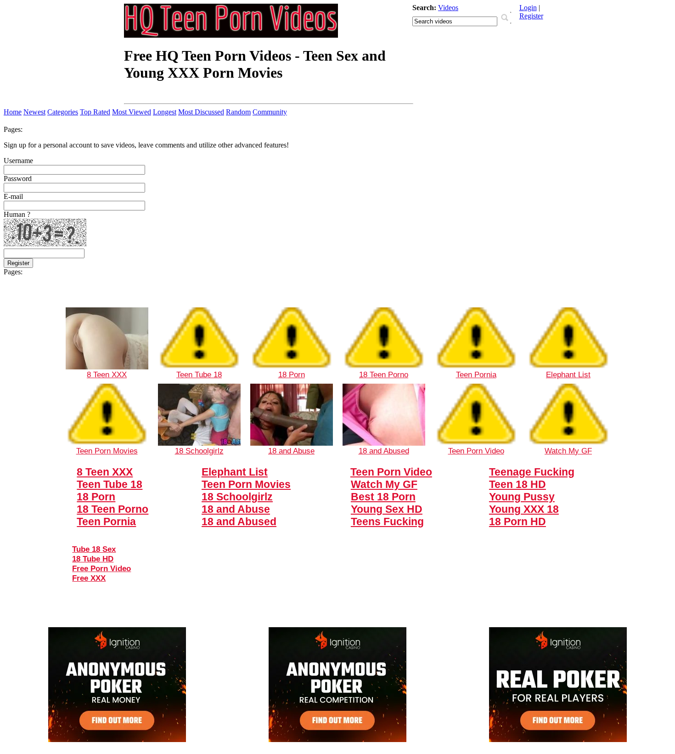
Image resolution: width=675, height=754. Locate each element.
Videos (448, 7)
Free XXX (89, 578)
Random (238, 112)
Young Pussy (522, 497)
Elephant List (568, 374)
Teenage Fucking (531, 472)
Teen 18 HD (517, 484)
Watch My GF (568, 450)
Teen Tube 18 (199, 374)
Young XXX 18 (524, 509)
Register (531, 16)
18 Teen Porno (383, 374)
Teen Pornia (476, 374)
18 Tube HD (92, 558)
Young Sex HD (386, 509)
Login (528, 7)
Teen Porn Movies (107, 450)
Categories (62, 112)
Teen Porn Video (476, 450)
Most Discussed (201, 112)
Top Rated (95, 112)
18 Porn (291, 374)
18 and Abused (384, 450)
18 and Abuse (291, 450)
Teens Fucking (387, 521)
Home (13, 112)
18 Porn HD (517, 521)
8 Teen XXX (107, 374)
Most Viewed (131, 112)
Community (270, 112)
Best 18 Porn (383, 497)
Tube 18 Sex (94, 549)
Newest (34, 112)
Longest (164, 112)
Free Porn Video (101, 568)
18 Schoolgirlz (199, 450)
